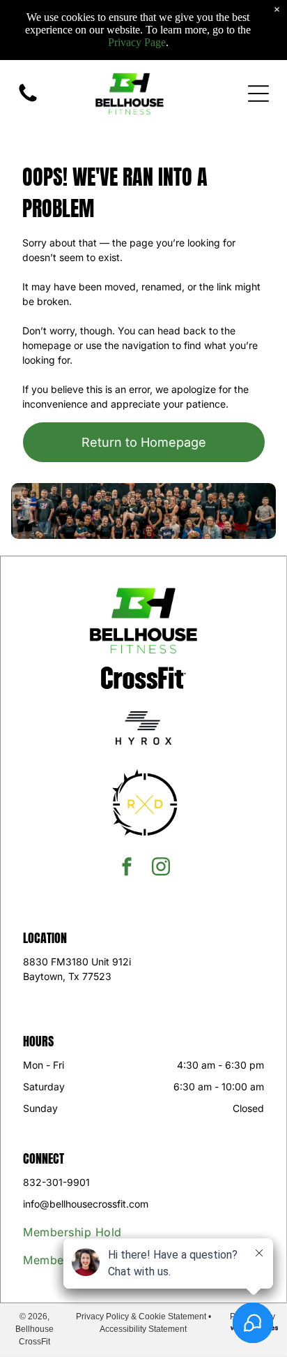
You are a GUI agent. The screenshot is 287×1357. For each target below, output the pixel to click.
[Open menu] (258, 93)
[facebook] (126, 868)
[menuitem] (97, 1232)
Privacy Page (137, 42)
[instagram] (161, 868)
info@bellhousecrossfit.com (85, 1204)
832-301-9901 (56, 1182)
